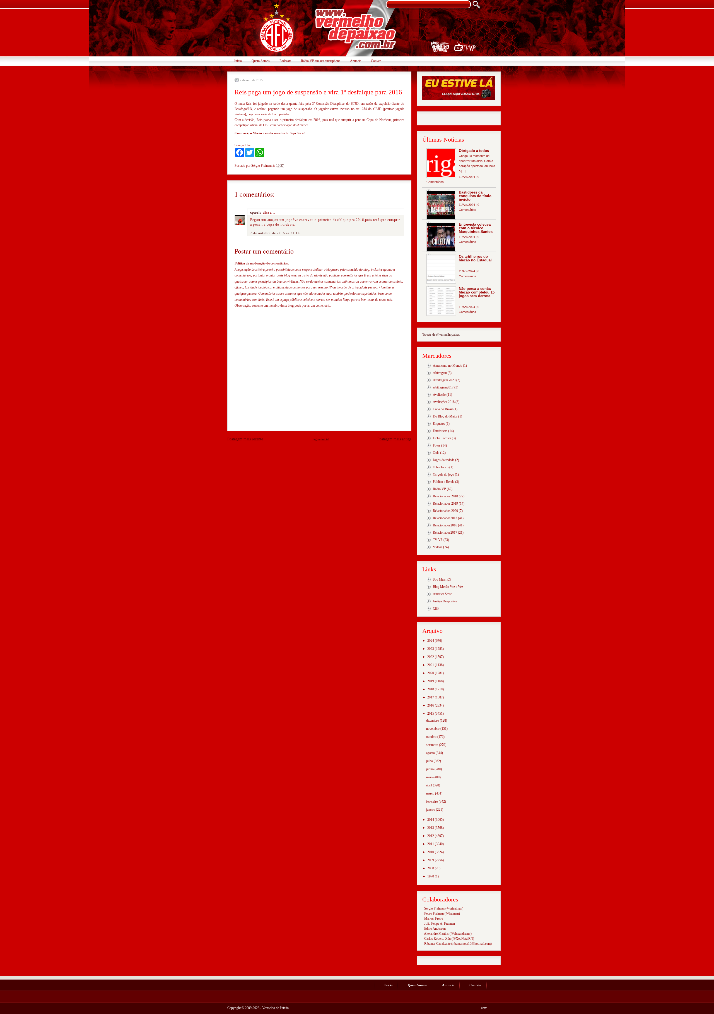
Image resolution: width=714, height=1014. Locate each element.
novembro (433, 729)
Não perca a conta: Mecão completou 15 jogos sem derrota (477, 292)
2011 (431, 844)
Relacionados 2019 (445, 503)
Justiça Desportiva (445, 601)
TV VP (438, 540)
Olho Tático (440, 467)
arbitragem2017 (443, 387)
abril (429, 785)
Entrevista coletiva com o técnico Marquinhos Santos (476, 228)
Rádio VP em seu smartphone (320, 61)
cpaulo (256, 212)
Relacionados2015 (445, 518)
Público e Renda (443, 482)
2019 (431, 681)
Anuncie (355, 61)
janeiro (431, 810)
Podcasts (285, 61)
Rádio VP (439, 489)
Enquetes (439, 424)
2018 (431, 689)
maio (429, 777)
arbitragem (440, 373)
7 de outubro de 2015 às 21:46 (275, 233)
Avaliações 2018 (444, 402)
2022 (431, 657)
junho (430, 769)
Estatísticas (440, 431)
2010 (431, 852)
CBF (436, 608)
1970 (431, 876)
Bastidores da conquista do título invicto (475, 196)
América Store (442, 594)
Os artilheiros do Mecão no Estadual (475, 258)
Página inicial (320, 439)
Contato (376, 61)
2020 (431, 673)
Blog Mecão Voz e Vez (448, 587)
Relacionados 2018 (445, 496)
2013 (431, 828)
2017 (431, 697)
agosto (431, 753)
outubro (431, 737)
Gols (436, 453)
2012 (431, 836)
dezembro (433, 720)
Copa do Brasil (443, 409)
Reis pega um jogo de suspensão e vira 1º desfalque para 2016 (318, 92)
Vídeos (437, 547)
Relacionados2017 (445, 533)
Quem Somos (261, 61)
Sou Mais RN (442, 579)
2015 (431, 713)
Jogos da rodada (443, 460)
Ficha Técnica (442, 438)
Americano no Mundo (447, 366)
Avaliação (439, 395)
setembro (432, 745)
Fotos (436, 445)
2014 (431, 820)
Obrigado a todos (474, 151)
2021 (431, 665)
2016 (431, 705)
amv (484, 1008)
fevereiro (432, 801)
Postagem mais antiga (394, 439)
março (430, 793)
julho (430, 761)
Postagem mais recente (245, 439)
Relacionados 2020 (445, 511)
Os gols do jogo (443, 474)
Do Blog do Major (445, 416)
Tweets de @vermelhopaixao (441, 335)
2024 (431, 641)
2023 (431, 649)
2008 (431, 868)
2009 (431, 860)
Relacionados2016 (445, 525)
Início (238, 61)
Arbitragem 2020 (444, 380)
